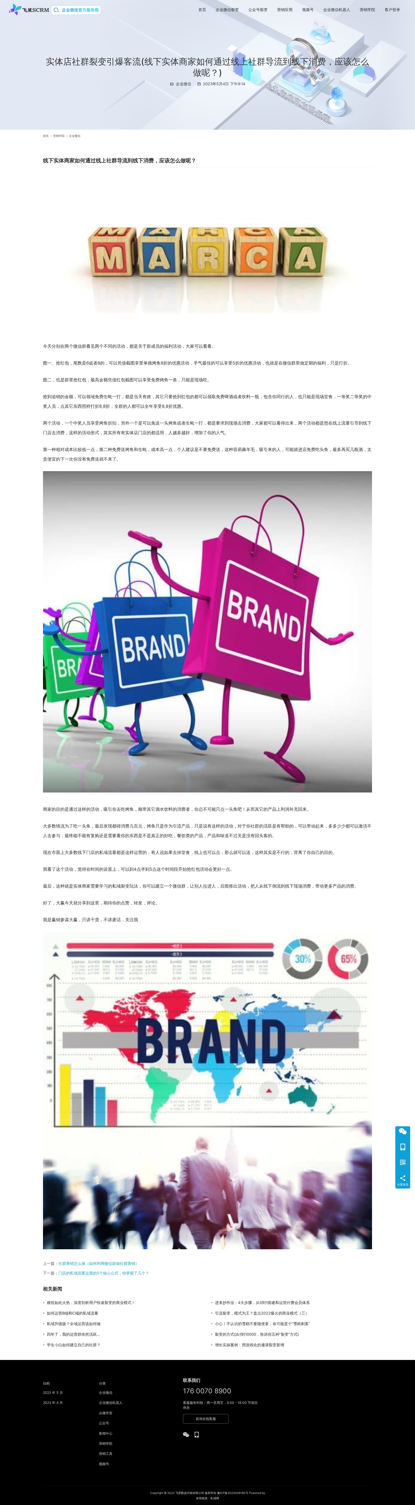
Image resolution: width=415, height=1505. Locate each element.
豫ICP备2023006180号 (232, 1493)
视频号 (308, 9)
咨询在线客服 (206, 1419)
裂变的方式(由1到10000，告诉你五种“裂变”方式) (257, 1334)
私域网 (214, 1498)
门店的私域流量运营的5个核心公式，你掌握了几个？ (103, 1273)
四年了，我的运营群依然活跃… (73, 1334)
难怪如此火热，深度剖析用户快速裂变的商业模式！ (91, 1302)
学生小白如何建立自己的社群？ (74, 1345)
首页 (202, 9)
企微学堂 (105, 1413)
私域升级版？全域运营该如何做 (74, 1324)
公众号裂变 (258, 9)
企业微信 (183, 83)
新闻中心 (105, 1433)
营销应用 (285, 9)
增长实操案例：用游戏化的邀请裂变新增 (249, 1345)
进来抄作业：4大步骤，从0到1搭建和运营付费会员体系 (262, 1302)
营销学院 (367, 9)
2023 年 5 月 (53, 1392)
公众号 (104, 1423)
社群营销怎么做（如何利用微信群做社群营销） (98, 1263)
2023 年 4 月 (53, 1403)
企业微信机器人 (336, 9)
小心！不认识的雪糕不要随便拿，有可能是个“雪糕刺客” (262, 1324)
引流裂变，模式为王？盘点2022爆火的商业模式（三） (262, 1313)
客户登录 (392, 9)
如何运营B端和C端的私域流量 (72, 1313)
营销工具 (105, 1453)
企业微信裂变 (227, 9)
